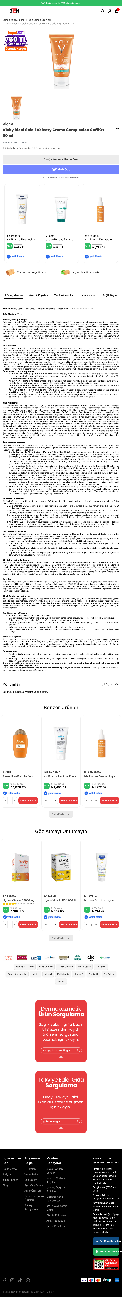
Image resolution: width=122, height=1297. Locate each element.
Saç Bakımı (109, 974)
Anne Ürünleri (46, 966)
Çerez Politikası (55, 1226)
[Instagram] (12, 1280)
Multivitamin (63, 974)
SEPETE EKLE (28, 800)
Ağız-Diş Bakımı (34, 1185)
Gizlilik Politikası (56, 1215)
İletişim (7, 1174)
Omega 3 (78, 974)
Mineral (48, 974)
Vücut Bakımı (32, 1174)
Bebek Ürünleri (65, 966)
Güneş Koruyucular (13, 19)
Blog (5, 1185)
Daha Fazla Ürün (61, 814)
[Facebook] (5, 1280)
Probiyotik (93, 974)
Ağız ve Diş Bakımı (25, 966)
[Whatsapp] (28, 1280)
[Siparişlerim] (110, 11)
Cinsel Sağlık (84, 966)
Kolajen (35, 974)
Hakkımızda (10, 1169)
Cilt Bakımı (101, 966)
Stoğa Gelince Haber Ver (61, 159)
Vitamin (61, 981)
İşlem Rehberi (11, 1179)
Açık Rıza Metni (55, 1220)
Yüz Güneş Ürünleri (40, 19)
